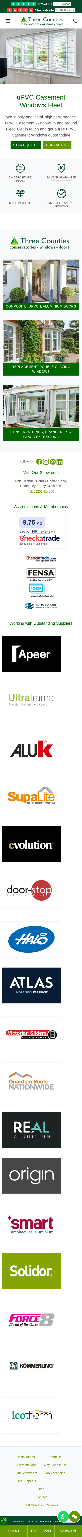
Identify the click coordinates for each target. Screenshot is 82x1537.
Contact (41, 1497)
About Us (55, 1457)
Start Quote (25, 145)
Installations (26, 1457)
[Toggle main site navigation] (8, 21)
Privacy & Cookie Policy (54, 1521)
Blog (41, 1489)
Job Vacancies (55, 1473)
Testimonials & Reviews (41, 1505)
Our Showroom (26, 1473)
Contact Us (57, 145)
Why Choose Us (54, 1465)
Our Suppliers (26, 1481)
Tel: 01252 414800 (41, 491)
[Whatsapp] (63, 1516)
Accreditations (26, 1465)
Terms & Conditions (25, 1521)
